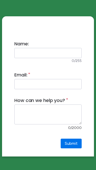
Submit (71, 143)
